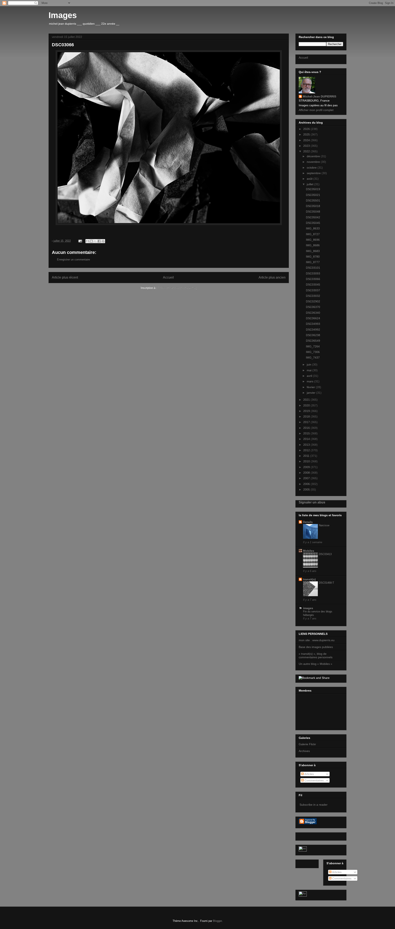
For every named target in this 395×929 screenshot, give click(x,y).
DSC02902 (313, 301)
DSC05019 (313, 189)
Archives (304, 751)
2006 (307, 484)
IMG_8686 (313, 245)
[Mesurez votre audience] (303, 895)
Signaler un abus (312, 502)
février (311, 387)
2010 (307, 461)
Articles (309, 774)
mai (309, 370)
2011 (306, 455)
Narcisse (324, 525)
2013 (307, 444)
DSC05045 (313, 222)
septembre (314, 173)
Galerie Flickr (307, 744)
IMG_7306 (313, 352)
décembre (314, 156)
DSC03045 (313, 284)
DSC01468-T (326, 582)
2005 (307, 489)
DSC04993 (313, 323)
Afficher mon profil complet (316, 110)
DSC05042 (313, 217)
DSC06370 (313, 307)
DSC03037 (313, 290)
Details (308, 522)
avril (310, 375)
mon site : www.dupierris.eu (317, 640)
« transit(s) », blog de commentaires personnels (315, 655)
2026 (307, 129)
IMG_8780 (313, 256)
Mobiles (308, 550)
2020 (307, 405)
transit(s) (309, 579)
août (310, 178)
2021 (307, 399)
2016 (307, 427)
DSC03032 (313, 295)
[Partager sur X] (95, 241)
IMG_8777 (313, 262)
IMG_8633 (313, 228)
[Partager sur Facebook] (99, 241)
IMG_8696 (313, 239)
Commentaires (314, 780)
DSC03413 (325, 554)
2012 (307, 450)
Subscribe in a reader (314, 804)
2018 (307, 416)
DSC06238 (313, 335)
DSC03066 (313, 279)
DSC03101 (313, 267)
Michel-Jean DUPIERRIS (319, 96)
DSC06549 (313, 340)
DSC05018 (313, 206)
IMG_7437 (313, 357)
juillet (310, 184)
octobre (312, 167)
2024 (307, 140)
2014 (307, 439)
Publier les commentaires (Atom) (177, 287)
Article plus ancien (272, 277)
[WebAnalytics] (303, 850)
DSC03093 (313, 273)
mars (310, 381)
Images (63, 15)
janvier (311, 392)
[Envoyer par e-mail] (87, 241)
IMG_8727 (313, 234)
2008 (307, 472)
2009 (307, 467)
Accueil (168, 277)
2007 (307, 478)
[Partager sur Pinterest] (103, 241)
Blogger (217, 920)
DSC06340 (313, 312)
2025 (307, 134)
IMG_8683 (313, 251)
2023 (307, 145)
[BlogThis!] (91, 241)
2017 (307, 422)
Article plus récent (65, 277)
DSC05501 (313, 200)
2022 (307, 151)
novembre (314, 161)
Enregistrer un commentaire (73, 259)
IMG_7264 (313, 346)
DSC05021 (313, 195)
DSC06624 (313, 318)
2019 (307, 411)
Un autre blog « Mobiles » (315, 663)
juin (309, 364)
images (308, 608)
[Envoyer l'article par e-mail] (80, 240)
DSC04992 (313, 329)
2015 (307, 433)
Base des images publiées (316, 647)
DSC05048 (313, 211)
